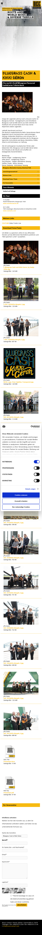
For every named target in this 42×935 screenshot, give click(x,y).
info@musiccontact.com (11, 926)
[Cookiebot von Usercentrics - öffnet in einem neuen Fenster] (31, 426)
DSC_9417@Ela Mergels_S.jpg (13, 733)
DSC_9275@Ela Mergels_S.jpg (13, 593)
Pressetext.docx (9, 761)
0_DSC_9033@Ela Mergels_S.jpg (14, 304)
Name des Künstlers (9, 833)
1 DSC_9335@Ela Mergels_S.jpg (14, 340)
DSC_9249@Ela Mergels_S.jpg (13, 558)
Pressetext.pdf (9, 793)
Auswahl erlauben (21, 501)
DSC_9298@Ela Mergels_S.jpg (13, 628)
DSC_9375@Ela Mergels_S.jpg (13, 698)
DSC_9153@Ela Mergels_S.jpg (13, 523)
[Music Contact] (37, 5)
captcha (5, 882)
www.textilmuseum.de (10, 203)
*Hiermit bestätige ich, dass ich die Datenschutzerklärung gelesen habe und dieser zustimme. (22, 899)
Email (4, 854)
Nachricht (6, 862)
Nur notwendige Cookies (21, 507)
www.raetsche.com (9, 211)
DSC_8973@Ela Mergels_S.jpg (13, 417)
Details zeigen (30, 489)
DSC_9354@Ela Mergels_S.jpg (13, 663)
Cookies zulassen (21, 495)
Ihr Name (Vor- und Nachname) (13, 847)
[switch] (37, 468)
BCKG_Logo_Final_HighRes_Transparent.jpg (18, 382)
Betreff (5, 840)
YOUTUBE (5, 223)
